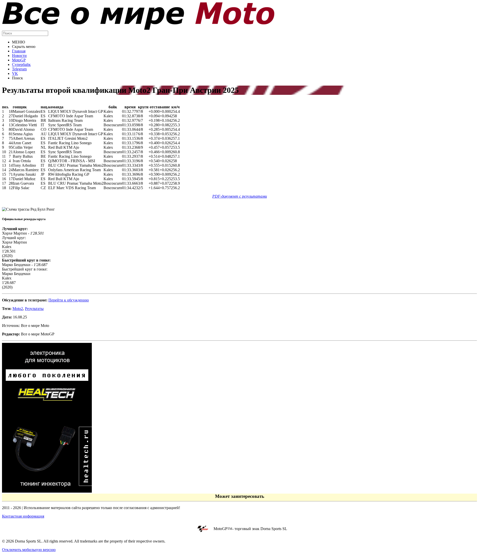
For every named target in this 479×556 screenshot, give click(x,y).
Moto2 (17, 308)
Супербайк (21, 64)
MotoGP (19, 60)
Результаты (34, 308)
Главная (18, 51)
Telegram (19, 69)
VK (15, 73)
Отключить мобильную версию (29, 550)
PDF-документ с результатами (239, 196)
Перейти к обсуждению (68, 300)
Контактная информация (23, 516)
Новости (19, 55)
